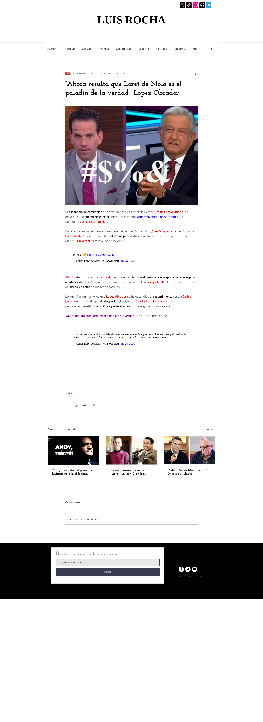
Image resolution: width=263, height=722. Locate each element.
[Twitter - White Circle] (188, 569)
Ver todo (211, 429)
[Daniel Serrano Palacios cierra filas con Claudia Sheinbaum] (131, 450)
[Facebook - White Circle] (181, 569)
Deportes (143, 49)
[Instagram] (195, 5)
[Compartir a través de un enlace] (93, 405)
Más (195, 49)
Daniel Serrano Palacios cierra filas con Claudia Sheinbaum (127, 472)
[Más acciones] (195, 73)
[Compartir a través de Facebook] (67, 405)
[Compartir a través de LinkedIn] (84, 405)
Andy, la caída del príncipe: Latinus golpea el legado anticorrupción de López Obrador (72, 472)
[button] (211, 49)
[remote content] (131, 256)
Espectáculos (123, 49)
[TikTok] (189, 5)
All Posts (52, 49)
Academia (180, 49)
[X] (182, 5)
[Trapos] (202, 5)
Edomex (86, 49)
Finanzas (104, 49)
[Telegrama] (208, 5)
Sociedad (161, 49)
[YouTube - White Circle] (194, 569)
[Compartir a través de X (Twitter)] (75, 405)
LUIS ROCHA (131, 20)
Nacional (70, 49)
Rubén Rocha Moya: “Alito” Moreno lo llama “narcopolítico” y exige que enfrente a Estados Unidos (187, 472)
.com (202, 576)
